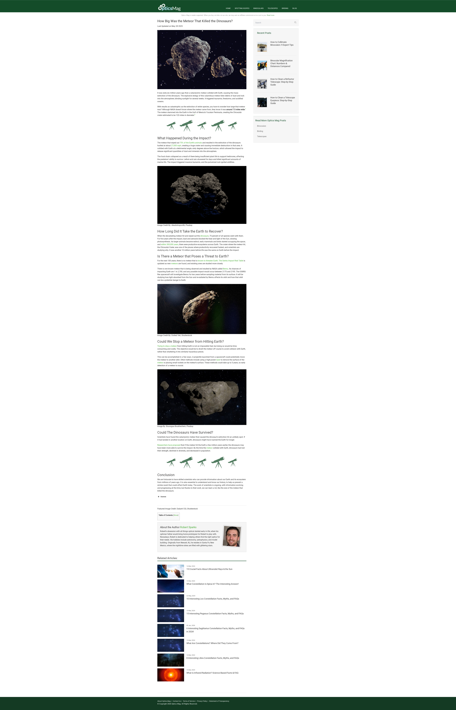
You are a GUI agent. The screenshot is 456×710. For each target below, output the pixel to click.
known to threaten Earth (208, 261)
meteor (160, 363)
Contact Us (177, 701)
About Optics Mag (164, 701)
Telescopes (273, 8)
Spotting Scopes (242, 8)
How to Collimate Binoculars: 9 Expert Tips (281, 43)
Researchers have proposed (168, 445)
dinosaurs (204, 236)
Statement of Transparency (219, 701)
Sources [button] (163, 497)
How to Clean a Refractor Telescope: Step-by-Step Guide (282, 82)
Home (228, 8)
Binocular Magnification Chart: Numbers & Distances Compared (281, 63)
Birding (285, 8)
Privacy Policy (202, 701)
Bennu (225, 269)
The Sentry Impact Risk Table (231, 261)
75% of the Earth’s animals (191, 143)
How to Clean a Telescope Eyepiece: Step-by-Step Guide (282, 100)
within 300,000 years (169, 244)
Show (176, 515)
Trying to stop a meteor (167, 346)
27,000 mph (176, 145)
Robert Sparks (188, 527)
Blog (294, 8)
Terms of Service (189, 701)
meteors (174, 263)
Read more (270, 15)
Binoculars (258, 8)
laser (218, 360)
